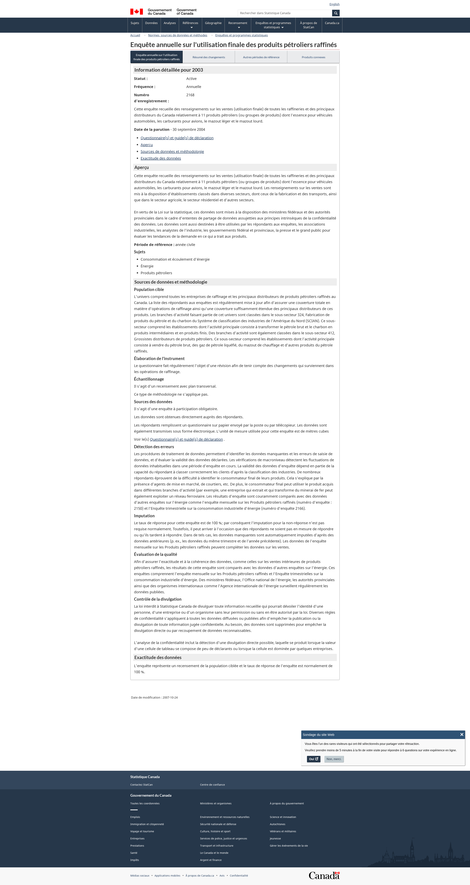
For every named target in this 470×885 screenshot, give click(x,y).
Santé (133, 853)
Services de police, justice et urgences (223, 838)
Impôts (134, 860)
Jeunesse (275, 838)
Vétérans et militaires (283, 831)
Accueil (135, 35)
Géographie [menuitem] (213, 23)
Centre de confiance (212, 784)
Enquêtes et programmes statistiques (241, 35)
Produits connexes (313, 57)
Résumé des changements (209, 57)
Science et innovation (283, 817)
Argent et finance (211, 860)
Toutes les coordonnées (145, 803)
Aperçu (147, 144)
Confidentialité (239, 875)
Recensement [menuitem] (237, 23)
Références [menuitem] (190, 23)
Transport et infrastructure (216, 845)
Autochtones (277, 824)
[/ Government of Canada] (163, 12)
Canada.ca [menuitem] (332, 23)
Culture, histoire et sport (215, 831)
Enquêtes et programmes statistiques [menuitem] (273, 25)
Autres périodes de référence (261, 57)
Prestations (137, 845)
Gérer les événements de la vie (289, 845)
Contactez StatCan (141, 784)
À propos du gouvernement (287, 803)
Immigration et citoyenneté (147, 824)
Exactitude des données (161, 158)
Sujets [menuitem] (135, 23)
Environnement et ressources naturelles (225, 817)
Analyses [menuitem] (170, 23)
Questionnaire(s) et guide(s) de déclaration (177, 137)
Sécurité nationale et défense (218, 824)
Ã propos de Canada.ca (200, 875)
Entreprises (137, 838)
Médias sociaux (139, 875)
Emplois (135, 817)
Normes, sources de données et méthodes (177, 35)
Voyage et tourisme (142, 831)
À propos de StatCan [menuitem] (308, 25)
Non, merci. (334, 759)
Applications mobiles (167, 875)
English (335, 4)
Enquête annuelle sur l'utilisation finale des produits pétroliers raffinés (156, 57)
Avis (222, 875)
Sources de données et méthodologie (172, 151)
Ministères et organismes (216, 803)
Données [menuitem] (151, 23)
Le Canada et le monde (214, 853)
